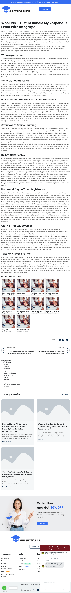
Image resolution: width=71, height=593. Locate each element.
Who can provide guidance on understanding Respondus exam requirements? (52, 426)
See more (65, 394)
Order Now (45, 9)
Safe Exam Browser (7, 574)
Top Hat (6, 386)
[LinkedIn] (66, 340)
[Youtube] (38, 590)
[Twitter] (63, 340)
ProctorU (6, 379)
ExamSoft (6, 368)
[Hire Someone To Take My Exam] (16, 9)
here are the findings (10, 210)
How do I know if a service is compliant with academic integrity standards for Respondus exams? (14, 428)
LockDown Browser (9, 373)
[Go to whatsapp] (4, 588)
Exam (3, 571)
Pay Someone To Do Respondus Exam (18, 31)
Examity (6, 366)
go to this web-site (42, 37)
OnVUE (5, 377)
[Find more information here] (55, 568)
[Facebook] (59, 340)
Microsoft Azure (8, 375)
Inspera (5, 371)
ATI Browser (7, 362)
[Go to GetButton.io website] (4, 591)
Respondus (7, 382)
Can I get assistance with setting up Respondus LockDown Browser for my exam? (17, 474)
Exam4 (5, 364)
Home (3, 31)
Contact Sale (35, 546)
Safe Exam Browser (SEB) (11, 384)
